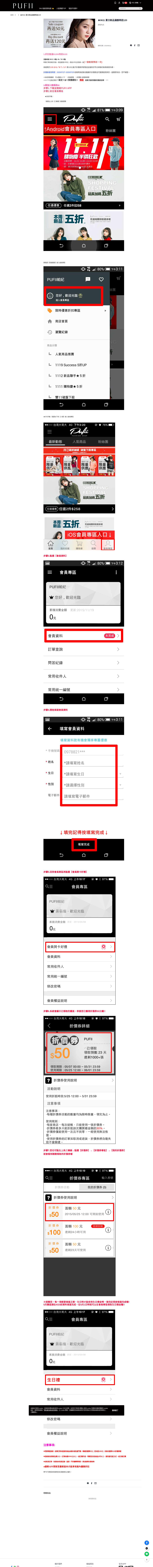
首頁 (12, 15)
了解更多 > (34, 1412)
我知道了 (115, 1410)
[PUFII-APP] (22, 6)
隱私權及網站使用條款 (50, 1410)
